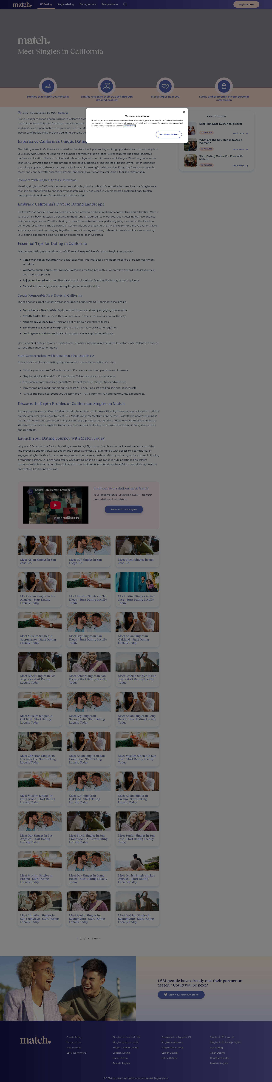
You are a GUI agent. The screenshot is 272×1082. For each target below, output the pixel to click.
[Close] (183, 112)
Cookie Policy (129, 126)
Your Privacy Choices (168, 134)
